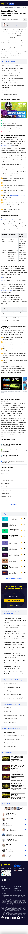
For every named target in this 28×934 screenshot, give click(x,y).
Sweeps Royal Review (6, 490)
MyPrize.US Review (5, 470)
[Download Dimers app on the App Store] (6, 871)
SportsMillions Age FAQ (10, 94)
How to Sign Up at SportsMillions (12, 73)
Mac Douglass (9, 823)
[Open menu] (25, 3)
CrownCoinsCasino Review (7, 477)
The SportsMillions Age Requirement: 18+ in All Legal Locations (13, 69)
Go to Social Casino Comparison (14, 578)
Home (2, 7)
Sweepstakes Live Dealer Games (14, 735)
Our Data (3, 893)
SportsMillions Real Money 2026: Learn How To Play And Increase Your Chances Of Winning (15, 655)
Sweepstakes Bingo (10, 746)
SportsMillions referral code (17, 195)
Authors (3, 886)
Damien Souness (17, 23)
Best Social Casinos (10, 683)
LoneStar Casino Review (7, 480)
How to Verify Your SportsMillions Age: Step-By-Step (13, 86)
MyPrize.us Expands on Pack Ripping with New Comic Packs (17, 767)
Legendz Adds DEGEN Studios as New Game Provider (17, 776)
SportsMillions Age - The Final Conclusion (11, 91)
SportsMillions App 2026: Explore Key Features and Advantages (15, 626)
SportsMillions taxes (6, 290)
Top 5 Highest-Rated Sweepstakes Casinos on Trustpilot (17, 758)
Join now (12, 3)
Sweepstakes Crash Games (12, 739)
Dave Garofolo (9, 818)
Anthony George (10, 849)
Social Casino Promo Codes (12, 708)
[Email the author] (24, 19)
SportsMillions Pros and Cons (11, 65)
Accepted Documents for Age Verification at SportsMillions (11, 81)
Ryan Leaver (17, 25)
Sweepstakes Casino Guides (12, 694)
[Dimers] (2, 3)
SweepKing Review (5, 500)
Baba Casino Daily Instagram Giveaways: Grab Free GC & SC (17, 785)
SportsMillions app (6, 145)
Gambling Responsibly (6, 890)
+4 (21, 808)
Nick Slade (8, 844)
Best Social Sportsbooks (10, 7)
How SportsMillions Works (11, 75)
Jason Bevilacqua (10, 839)
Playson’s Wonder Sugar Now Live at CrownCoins (18, 794)
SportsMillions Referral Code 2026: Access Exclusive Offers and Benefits (15, 662)
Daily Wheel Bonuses (10, 722)
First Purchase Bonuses (11, 718)
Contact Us (17, 883)
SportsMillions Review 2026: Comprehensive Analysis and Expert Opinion (15, 620)
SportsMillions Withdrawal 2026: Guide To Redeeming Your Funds (14, 673)
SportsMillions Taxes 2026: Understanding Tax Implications (13, 667)
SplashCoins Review (6, 496)
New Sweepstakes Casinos (12, 691)
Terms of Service (5, 888)
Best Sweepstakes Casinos (12, 687)
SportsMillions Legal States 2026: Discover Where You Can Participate (15, 637)
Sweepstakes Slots (9, 732)
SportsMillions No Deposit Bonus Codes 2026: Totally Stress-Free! (14, 643)
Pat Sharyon (9, 829)
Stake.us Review (5, 473)
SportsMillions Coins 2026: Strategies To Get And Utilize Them (14, 632)
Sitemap (16, 888)
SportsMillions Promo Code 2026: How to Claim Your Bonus (14, 649)
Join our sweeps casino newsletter (14, 587)
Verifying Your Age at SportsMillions (13, 78)
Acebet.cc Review (5, 486)
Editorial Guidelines (19, 890)
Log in (7, 3)
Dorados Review (5, 493)
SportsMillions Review (21, 7)
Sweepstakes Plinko (10, 743)
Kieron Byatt (9, 855)
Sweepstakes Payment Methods (13, 698)
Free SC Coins (8, 711)
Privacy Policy (17, 886)
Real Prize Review (5, 483)
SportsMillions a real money (9, 220)
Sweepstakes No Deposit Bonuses (14, 715)
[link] (2, 880)
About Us (3, 883)
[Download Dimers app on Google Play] (6, 874)
